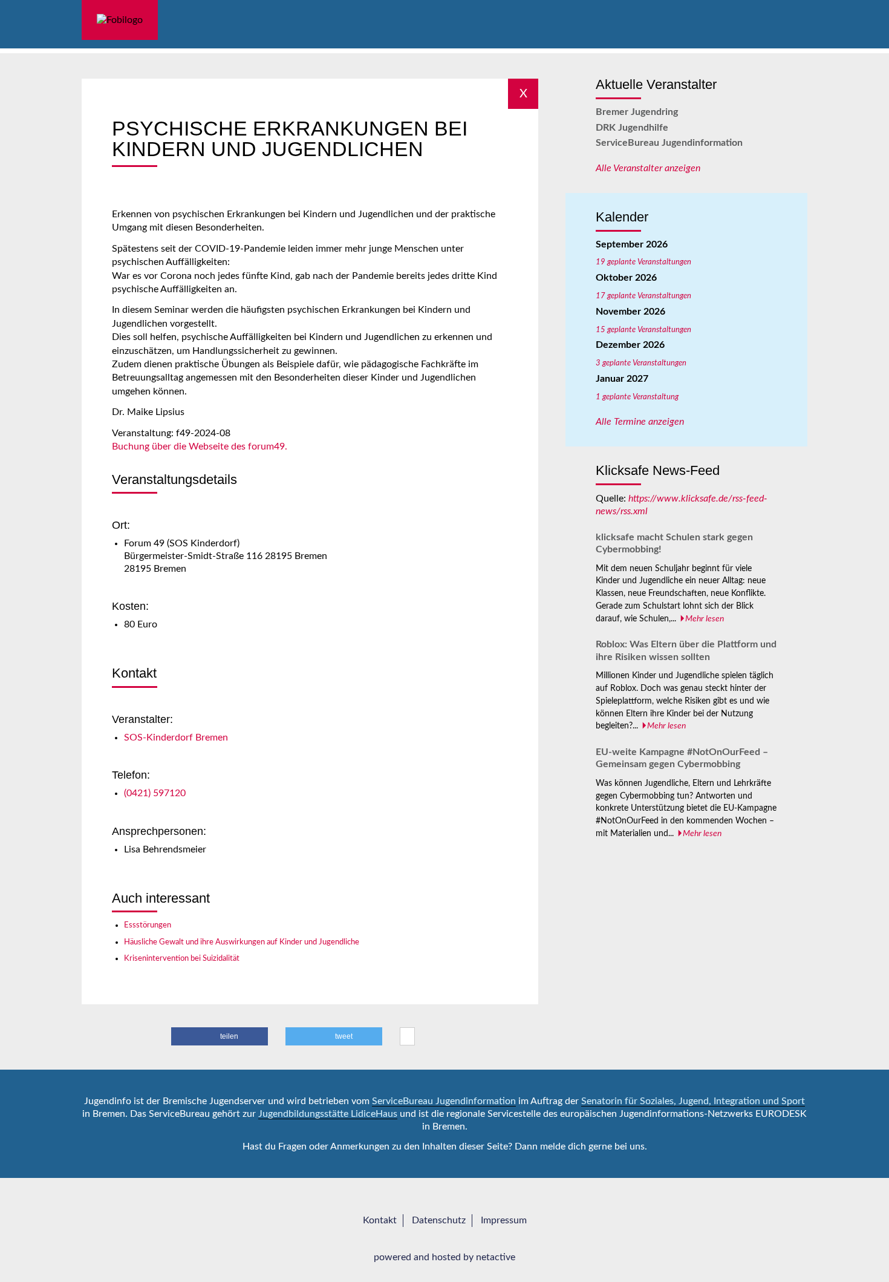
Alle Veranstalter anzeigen (648, 168)
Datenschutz (439, 1220)
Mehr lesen (704, 619)
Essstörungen (147, 925)
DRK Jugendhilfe (632, 127)
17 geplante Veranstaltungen (643, 296)
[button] (219, 1036)
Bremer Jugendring (637, 112)
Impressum (504, 1220)
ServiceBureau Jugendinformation (669, 143)
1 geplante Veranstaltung (637, 397)
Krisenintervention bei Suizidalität (181, 958)
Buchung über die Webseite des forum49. (199, 446)
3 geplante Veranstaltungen (641, 363)
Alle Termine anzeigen (640, 422)
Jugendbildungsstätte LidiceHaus (327, 1114)
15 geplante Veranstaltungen (643, 329)
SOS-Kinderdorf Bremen (176, 737)
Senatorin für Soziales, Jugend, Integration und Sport (693, 1101)
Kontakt (380, 1220)
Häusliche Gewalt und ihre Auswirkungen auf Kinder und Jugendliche (241, 942)
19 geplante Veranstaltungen (643, 262)
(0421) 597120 (155, 793)
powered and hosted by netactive (444, 1257)
